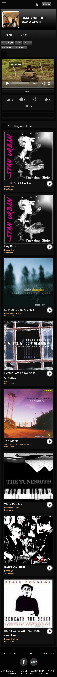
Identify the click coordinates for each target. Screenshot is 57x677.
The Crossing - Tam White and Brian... (18, 444)
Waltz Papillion (13, 504)
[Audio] (3, 54)
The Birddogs (9, 573)
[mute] (44, 84)
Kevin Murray (9, 510)
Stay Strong (8, 381)
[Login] (37, 4)
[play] (8, 84)
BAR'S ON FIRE (14, 567)
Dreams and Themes (11, 508)
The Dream (11, 441)
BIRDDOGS (8, 571)
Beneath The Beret (11, 639)
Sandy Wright (7, 43)
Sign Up (46, 4)
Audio (18, 43)
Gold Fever (6, 47)
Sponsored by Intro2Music (28, 673)
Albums (27, 43)
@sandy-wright (31, 21)
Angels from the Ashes (12, 313)
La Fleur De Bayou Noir (19, 309)
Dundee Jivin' (9, 187)
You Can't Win (20, 47)
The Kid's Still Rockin (17, 183)
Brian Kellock (9, 447)
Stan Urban (8, 189)
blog (9, 35)
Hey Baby (10, 246)
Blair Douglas (9, 315)
